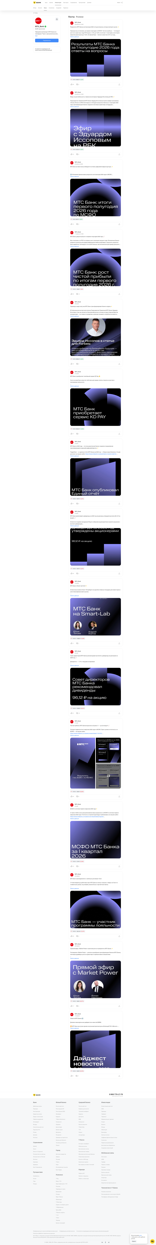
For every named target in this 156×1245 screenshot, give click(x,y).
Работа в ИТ (82, 1173)
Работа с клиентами (84, 1178)
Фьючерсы (104, 1132)
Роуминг (103, 1167)
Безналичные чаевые (84, 1151)
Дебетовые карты (37, 1106)
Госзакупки (58, 1122)
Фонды (103, 1127)
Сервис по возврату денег (62, 1204)
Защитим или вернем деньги (108, 1183)
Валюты (103, 1124)
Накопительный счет (38, 1127)
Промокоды (59, 1199)
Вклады (35, 1124)
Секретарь (104, 1177)
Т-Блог (57, 1217)
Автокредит (36, 1122)
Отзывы (58, 1194)
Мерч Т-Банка (59, 1197)
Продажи (58, 1124)
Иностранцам (36, 1111)
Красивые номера (105, 1169)
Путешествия (37, 1172)
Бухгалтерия (59, 1127)
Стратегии (104, 1140)
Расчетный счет (60, 1106)
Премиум (35, 1109)
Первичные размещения (107, 1142)
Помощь (58, 1220)
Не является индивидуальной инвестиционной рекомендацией (92, 1231)
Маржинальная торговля (107, 1119)
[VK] (102, 1242)
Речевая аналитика (106, 1191)
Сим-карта (104, 1156)
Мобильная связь (107, 1153)
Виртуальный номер (106, 1175)
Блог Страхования (37, 1167)
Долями (35, 1135)
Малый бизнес (61, 1102)
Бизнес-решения (83, 1124)
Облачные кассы (83, 1146)
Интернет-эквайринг (84, 1143)
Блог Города (59, 1169)
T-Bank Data (81, 1127)
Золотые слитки (105, 1135)
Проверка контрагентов (62, 1137)
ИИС (102, 1109)
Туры (34, 1181)
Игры (57, 1164)
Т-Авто (57, 1162)
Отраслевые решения (84, 1156)
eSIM (102, 1159)
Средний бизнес (84, 1102)
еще (36, 35)
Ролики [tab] (79, 17)
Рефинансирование (38, 1119)
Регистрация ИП (60, 1109)
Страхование (37, 1143)
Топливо (58, 1159)
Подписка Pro (36, 1129)
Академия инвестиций (107, 1148)
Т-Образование (59, 1207)
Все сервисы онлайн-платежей (86, 1164)
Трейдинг (103, 1114)
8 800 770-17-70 (116, 1094)
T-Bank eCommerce (60, 1119)
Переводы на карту (60, 1189)
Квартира (35, 1162)
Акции (103, 1122)
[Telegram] (109, 1242)
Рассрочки (58, 1135)
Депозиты (58, 1132)
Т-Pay (57, 1178)
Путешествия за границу (39, 1154)
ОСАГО (35, 1146)
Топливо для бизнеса (61, 1142)
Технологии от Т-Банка (109, 1188)
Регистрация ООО (60, 1111)
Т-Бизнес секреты (60, 1212)
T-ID (80, 1129)
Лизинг (57, 1145)
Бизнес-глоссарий (60, 1223)
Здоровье (35, 1164)
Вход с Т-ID (58, 1181)
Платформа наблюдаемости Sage (109, 1197)
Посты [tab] (71, 17)
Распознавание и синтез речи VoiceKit (110, 1194)
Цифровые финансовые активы (109, 1137)
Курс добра (58, 1210)
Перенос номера (105, 1164)
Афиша (58, 1156)
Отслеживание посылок (62, 1167)
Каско (34, 1149)
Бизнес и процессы (83, 1176)
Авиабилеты (36, 1176)
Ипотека (35, 1137)
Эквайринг (58, 1114)
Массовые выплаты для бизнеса (87, 1154)
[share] (119, 84)
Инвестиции (105, 1102)
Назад (36, 13)
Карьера (82, 1170)
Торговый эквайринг (84, 1111)
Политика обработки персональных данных (44, 1233)
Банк (35, 1102)
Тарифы (103, 1162)
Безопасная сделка (83, 1162)
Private (34, 1132)
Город (58, 1150)
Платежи (58, 1186)
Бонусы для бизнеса (61, 1140)
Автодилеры (82, 1135)
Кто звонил (104, 1180)
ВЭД (80, 1119)
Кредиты (58, 1116)
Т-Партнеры (59, 1202)
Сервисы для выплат (84, 1109)
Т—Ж (57, 1215)
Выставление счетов (84, 1149)
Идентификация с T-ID (61, 1184)
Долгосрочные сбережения (108, 1145)
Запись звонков (105, 1172)
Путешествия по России (39, 1156)
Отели (34, 1178)
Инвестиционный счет (107, 1106)
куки (140, 1235)
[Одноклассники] (105, 1242)
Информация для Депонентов (67, 1231)
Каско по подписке (38, 1151)
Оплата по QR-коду (83, 1159)
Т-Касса (81, 1140)
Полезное (59, 1175)
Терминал (103, 1116)
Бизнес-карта (59, 1129)
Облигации (104, 1129)
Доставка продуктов (61, 1154)
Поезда (35, 1184)
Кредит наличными (38, 1116)
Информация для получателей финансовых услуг (45, 1231)
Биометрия (58, 1191)
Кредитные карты (37, 1114)
